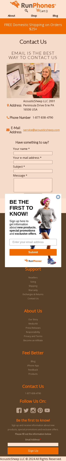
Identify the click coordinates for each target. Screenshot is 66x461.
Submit (33, 252)
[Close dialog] (58, 197)
